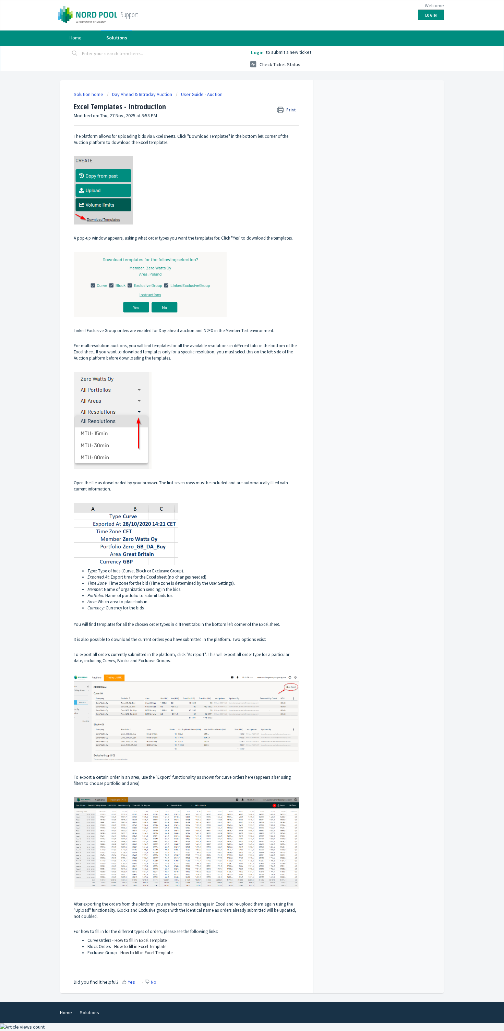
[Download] (239, 438)
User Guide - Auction (202, 94)
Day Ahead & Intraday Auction (142, 94)
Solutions (116, 38)
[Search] (75, 54)
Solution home (89, 94)
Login (257, 52)
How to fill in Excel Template (141, 940)
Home (76, 38)
